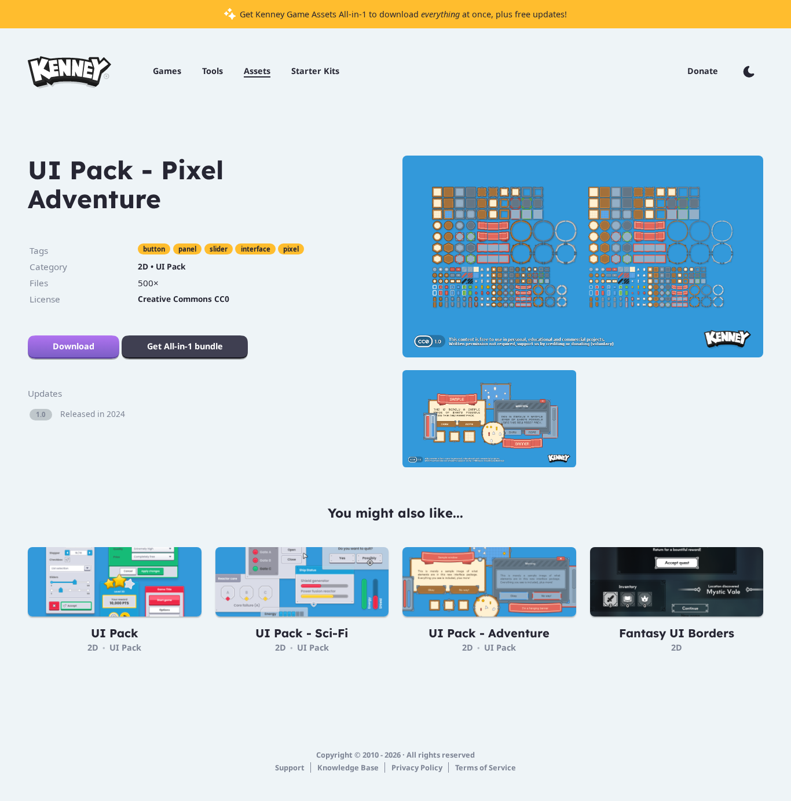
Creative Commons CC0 (183, 298)
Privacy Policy (416, 767)
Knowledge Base (348, 767)
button (154, 249)
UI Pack (170, 266)
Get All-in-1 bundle (185, 346)
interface (255, 249)
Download (73, 346)
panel (187, 249)
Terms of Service (485, 767)
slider (219, 249)
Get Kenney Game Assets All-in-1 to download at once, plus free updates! (402, 14)
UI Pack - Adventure (489, 633)
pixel (291, 249)
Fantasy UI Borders (676, 633)
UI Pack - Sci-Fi (301, 633)
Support (290, 767)
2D (143, 266)
